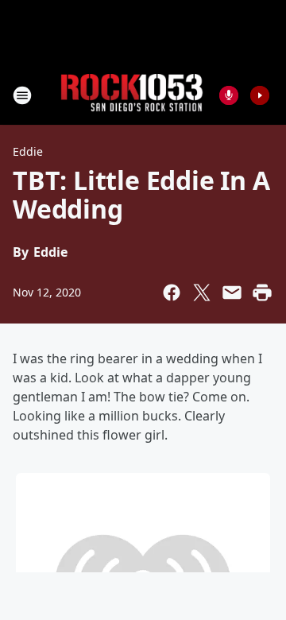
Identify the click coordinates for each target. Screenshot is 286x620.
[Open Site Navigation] (22, 95)
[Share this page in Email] (232, 292)
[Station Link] (131, 95)
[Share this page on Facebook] (171, 292)
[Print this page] (262, 292)
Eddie (28, 151)
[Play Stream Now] (259, 95)
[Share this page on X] (202, 292)
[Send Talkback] (228, 95)
